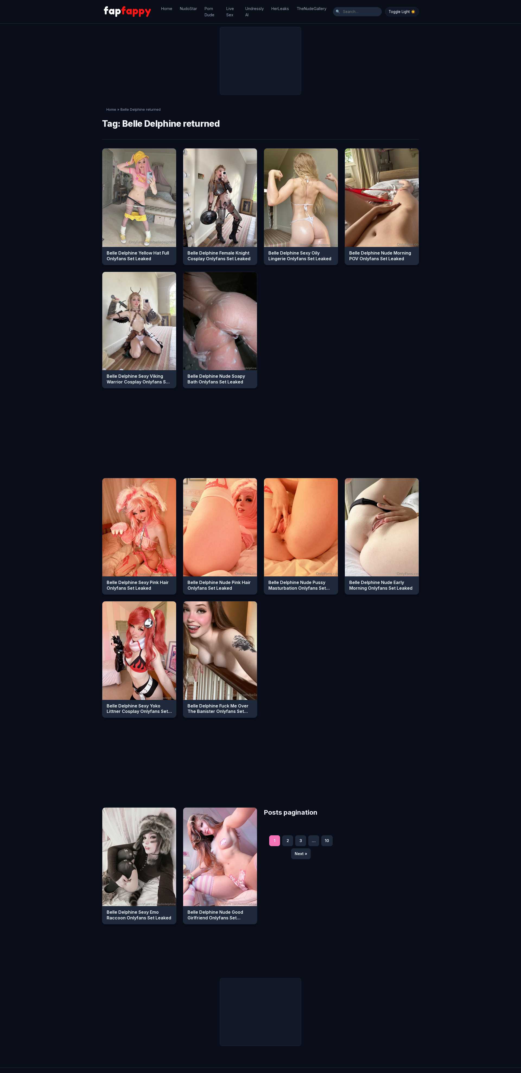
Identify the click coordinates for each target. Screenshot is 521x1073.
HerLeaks (280, 8)
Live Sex (230, 11)
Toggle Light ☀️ (402, 11)
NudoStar (188, 8)
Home (166, 8)
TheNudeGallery (311, 8)
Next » (301, 853)
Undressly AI (254, 11)
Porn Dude (209, 11)
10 (327, 840)
